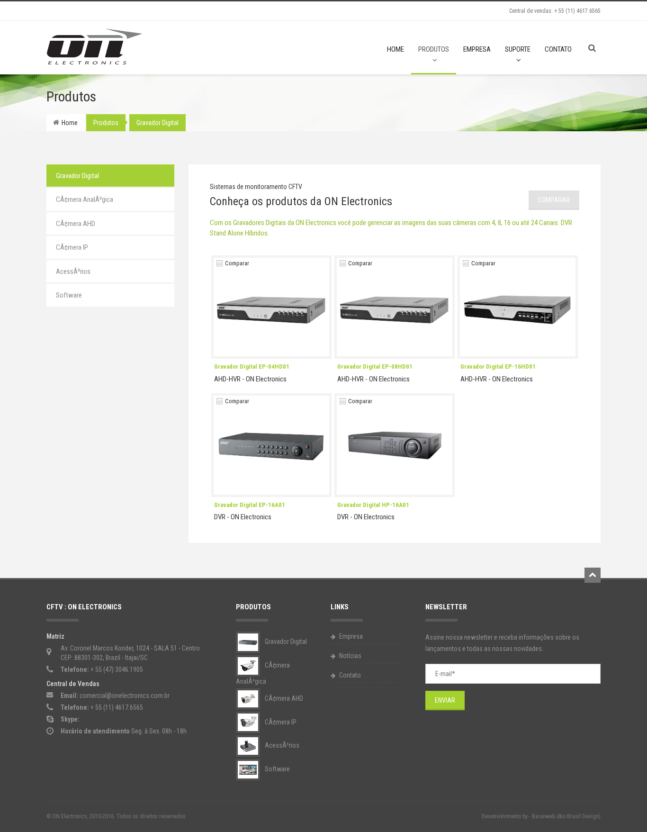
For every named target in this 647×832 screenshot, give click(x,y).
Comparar (237, 263)
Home (395, 49)
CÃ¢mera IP (72, 247)
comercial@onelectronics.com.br (125, 695)
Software (69, 295)
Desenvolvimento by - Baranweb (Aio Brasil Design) (541, 816)
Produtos (433, 49)
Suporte (517, 49)
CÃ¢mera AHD (75, 223)
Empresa (477, 49)
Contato (558, 49)
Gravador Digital (157, 123)
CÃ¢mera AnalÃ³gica (84, 199)
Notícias (349, 656)
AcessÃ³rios (73, 271)
